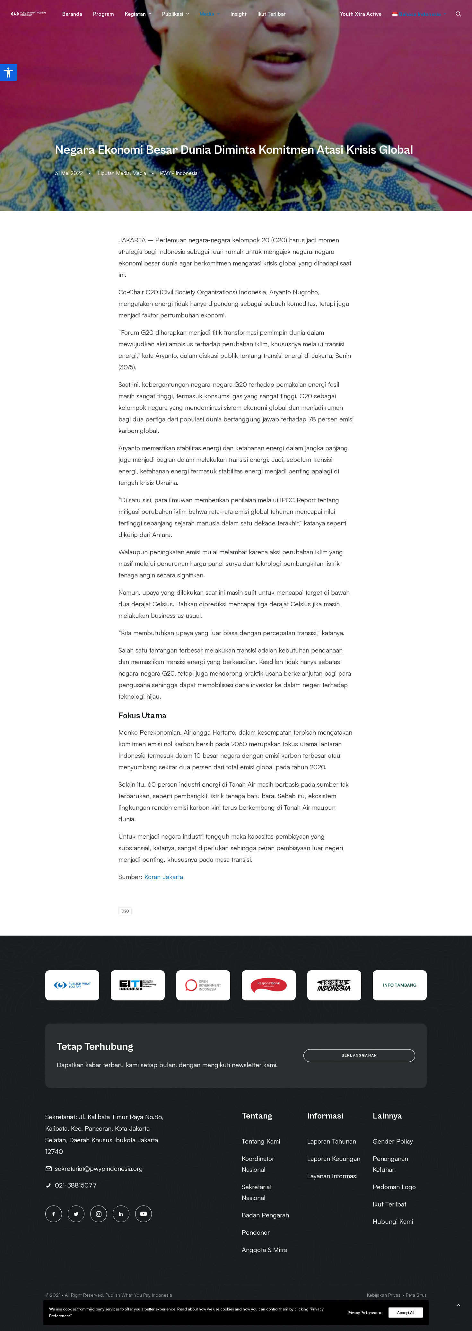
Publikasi (172, 14)
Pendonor (256, 1232)
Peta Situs (416, 1295)
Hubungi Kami (393, 1221)
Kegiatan (135, 14)
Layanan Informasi (332, 1176)
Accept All (405, 1312)
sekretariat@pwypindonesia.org (99, 1168)
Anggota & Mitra (264, 1250)
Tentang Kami (261, 1141)
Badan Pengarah (265, 1215)
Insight (239, 14)
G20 (125, 911)
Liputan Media (114, 173)
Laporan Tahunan (331, 1141)
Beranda (72, 14)
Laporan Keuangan (333, 1158)
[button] (8, 72)
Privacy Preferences (364, 1312)
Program (103, 14)
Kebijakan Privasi (384, 1295)
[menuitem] (72, 14)
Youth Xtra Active (360, 14)
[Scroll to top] (458, 1304)
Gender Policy (393, 1141)
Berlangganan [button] (359, 1055)
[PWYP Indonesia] (28, 14)
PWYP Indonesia (178, 173)
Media (207, 14)
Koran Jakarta (163, 877)
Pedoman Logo (394, 1187)
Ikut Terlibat (272, 14)
